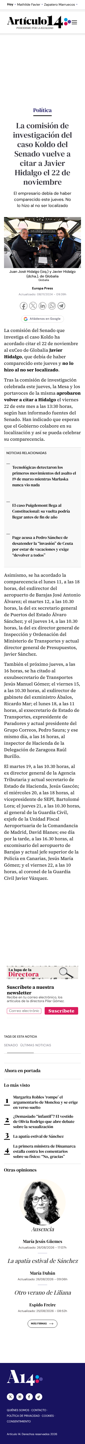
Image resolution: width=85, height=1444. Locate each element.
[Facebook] (23, 306)
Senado (11, 1045)
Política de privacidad (23, 1416)
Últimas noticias (35, 1045)
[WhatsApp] (52, 306)
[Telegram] (61, 306)
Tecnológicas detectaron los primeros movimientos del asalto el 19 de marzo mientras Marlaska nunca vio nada (44, 476)
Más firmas (39, 1323)
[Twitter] (10, 1396)
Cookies (48, 1416)
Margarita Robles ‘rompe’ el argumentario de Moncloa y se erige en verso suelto (45, 1102)
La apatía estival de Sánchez (38, 1136)
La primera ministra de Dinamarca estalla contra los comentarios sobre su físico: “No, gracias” (44, 1151)
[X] (33, 306)
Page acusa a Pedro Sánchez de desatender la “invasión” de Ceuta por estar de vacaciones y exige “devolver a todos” (42, 546)
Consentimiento (19, 1421)
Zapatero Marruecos (59, 5)
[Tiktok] (38, 1396)
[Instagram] (19, 1396)
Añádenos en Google (45, 319)
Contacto (38, 1410)
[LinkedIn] (42, 306)
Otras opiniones (20, 1170)
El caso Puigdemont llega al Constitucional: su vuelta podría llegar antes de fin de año (41, 511)
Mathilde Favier (28, 5)
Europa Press (42, 288)
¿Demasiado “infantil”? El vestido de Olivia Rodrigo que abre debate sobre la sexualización (43, 1121)
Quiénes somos (18, 1410)
